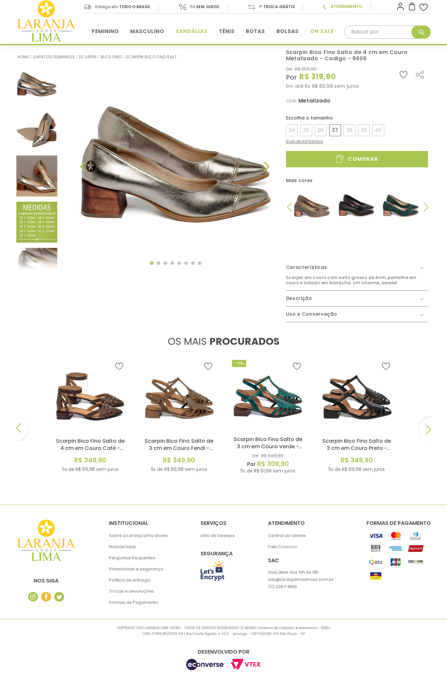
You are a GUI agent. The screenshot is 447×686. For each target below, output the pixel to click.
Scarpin (88, 57)
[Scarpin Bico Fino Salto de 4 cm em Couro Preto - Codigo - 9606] (356, 206)
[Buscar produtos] (421, 32)
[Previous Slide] (22, 428)
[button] (293, 130)
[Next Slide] (424, 428)
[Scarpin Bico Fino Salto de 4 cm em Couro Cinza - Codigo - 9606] (312, 206)
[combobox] (387, 32)
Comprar (363, 159)
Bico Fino (111, 57)
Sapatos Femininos (54, 57)
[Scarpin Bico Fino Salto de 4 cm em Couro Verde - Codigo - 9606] (400, 206)
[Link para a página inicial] (23, 57)
